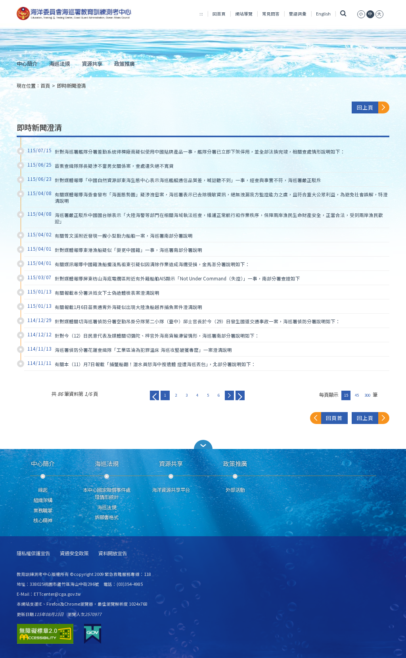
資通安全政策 (74, 553)
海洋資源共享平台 (171, 489)
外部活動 (235, 489)
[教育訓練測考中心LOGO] (75, 13)
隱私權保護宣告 (33, 553)
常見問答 (271, 14)
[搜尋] (343, 14)
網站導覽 (244, 14)
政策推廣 (124, 63)
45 (357, 395)
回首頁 (219, 14)
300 (367, 395)
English (323, 14)
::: (201, 14)
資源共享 (92, 63)
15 (346, 395)
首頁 (45, 85)
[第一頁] (154, 395)
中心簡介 (27, 63)
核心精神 (42, 520)
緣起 (43, 489)
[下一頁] (229, 395)
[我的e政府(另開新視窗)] (92, 634)
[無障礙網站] (45, 634)
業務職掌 (42, 510)
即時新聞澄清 (71, 85)
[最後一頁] (240, 395)
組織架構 (42, 500)
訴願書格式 (107, 517)
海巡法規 (59, 63)
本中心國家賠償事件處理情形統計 (106, 493)
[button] (203, 444)
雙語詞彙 (297, 14)
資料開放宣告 (112, 553)
